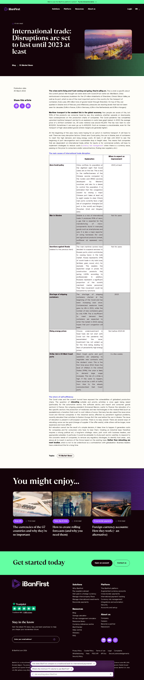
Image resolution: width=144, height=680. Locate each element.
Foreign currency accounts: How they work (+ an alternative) (110, 531)
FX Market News (26, 65)
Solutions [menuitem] (56, 9)
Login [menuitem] (129, 9)
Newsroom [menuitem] (105, 627)
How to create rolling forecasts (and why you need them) (68, 531)
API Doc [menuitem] (103, 653)
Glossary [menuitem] (76, 633)
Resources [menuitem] (79, 9)
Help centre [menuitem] (77, 630)
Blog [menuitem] (74, 613)
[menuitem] (103, 640)
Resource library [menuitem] (79, 621)
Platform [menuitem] (67, 9)
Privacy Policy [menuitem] (77, 651)
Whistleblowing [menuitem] (78, 653)
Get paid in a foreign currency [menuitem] (84, 594)
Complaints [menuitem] (118, 651)
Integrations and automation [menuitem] (112, 602)
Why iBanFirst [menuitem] (78, 588)
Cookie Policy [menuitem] (89, 651)
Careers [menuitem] (104, 621)
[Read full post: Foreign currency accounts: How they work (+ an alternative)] (111, 504)
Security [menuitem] (104, 605)
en (136, 9)
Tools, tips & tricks (61, 521)
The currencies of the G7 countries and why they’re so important (30, 531)
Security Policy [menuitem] (78, 656)
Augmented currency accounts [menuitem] (113, 591)
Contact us (121, 563)
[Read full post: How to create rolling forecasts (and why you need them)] (72, 504)
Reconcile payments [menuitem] (81, 602)
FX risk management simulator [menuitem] (84, 618)
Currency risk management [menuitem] (111, 599)
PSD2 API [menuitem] (95, 653)
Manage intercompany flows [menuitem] (84, 596)
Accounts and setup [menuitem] (109, 607)
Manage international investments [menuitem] (86, 599)
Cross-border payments (102, 521)
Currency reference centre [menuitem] (83, 624)
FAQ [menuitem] (74, 635)
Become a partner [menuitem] (108, 624)
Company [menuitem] (104, 618)
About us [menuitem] (91, 9)
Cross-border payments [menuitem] (110, 594)
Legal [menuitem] (110, 651)
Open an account (102, 563)
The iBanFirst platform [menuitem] (109, 588)
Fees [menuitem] (87, 653)
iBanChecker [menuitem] (77, 627)
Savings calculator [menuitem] (79, 615)
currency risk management (93, 145)
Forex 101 (18, 521)
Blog (14, 65)
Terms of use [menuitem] (100, 651)
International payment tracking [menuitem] (113, 596)
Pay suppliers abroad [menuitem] (81, 591)
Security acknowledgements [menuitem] (119, 653)
